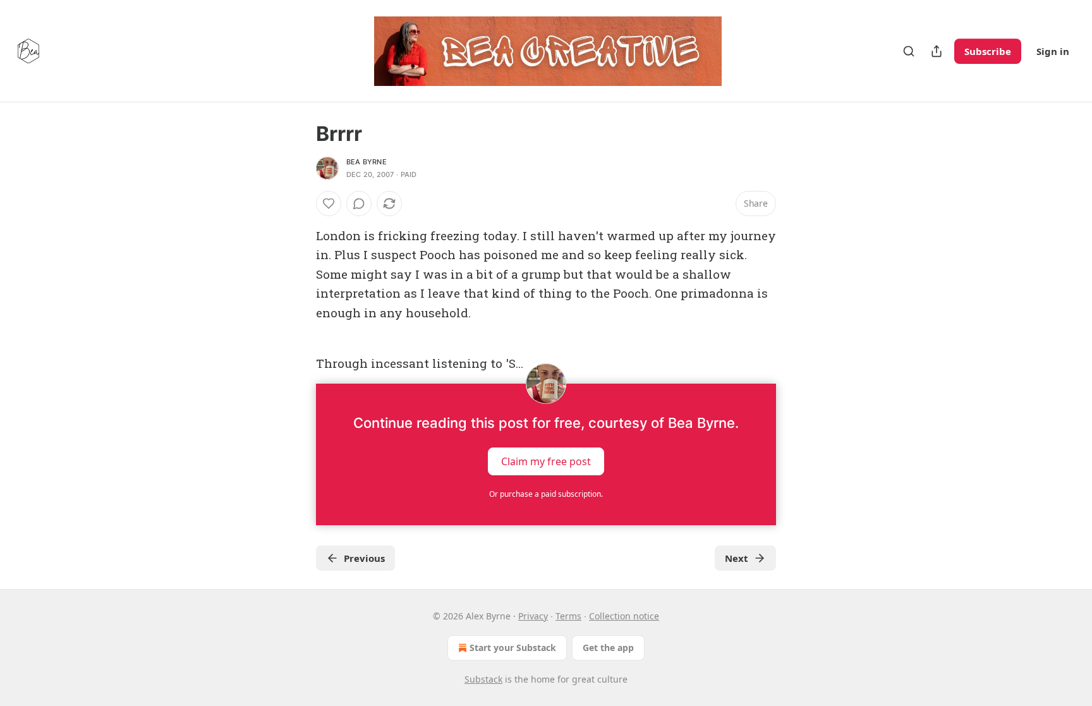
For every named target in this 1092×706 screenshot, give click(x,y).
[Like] (328, 203)
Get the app (608, 648)
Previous (364, 558)
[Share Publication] (936, 51)
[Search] (908, 51)
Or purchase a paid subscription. (546, 494)
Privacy (533, 616)
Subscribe (987, 51)
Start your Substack (513, 648)
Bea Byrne (366, 161)
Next (736, 558)
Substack (483, 679)
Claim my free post (546, 461)
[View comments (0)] (359, 203)
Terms (568, 616)
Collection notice (624, 616)
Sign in (1052, 51)
